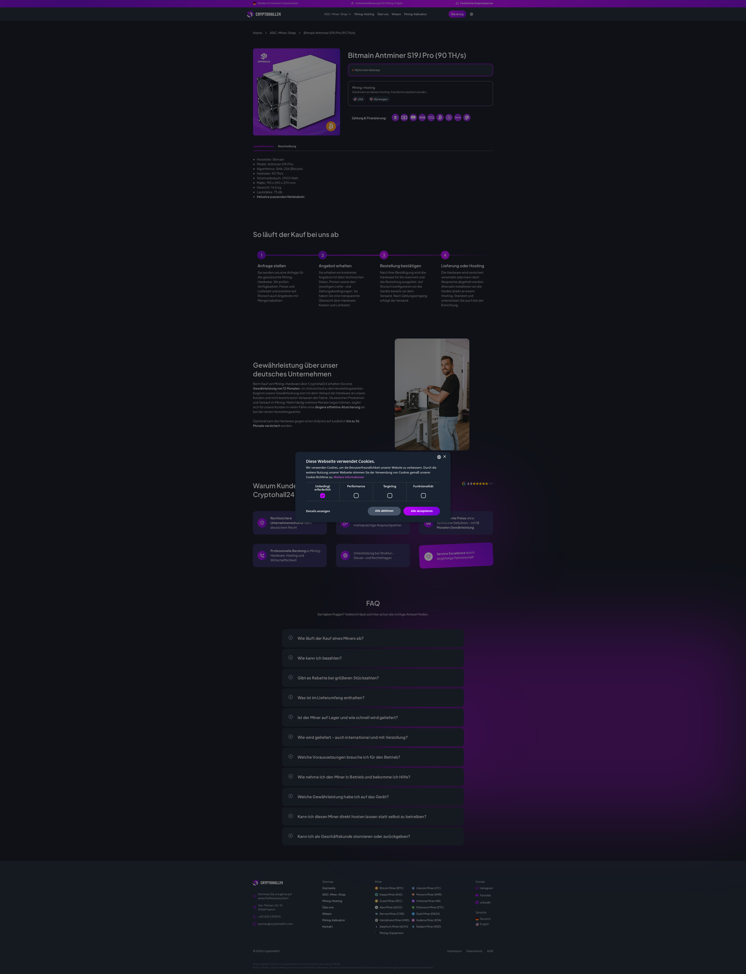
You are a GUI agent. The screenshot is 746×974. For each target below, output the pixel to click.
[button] (318, 511)
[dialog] (373, 487)
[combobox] (439, 457)
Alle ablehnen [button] (384, 511)
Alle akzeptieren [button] (422, 511)
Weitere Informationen (349, 477)
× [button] (444, 456)
